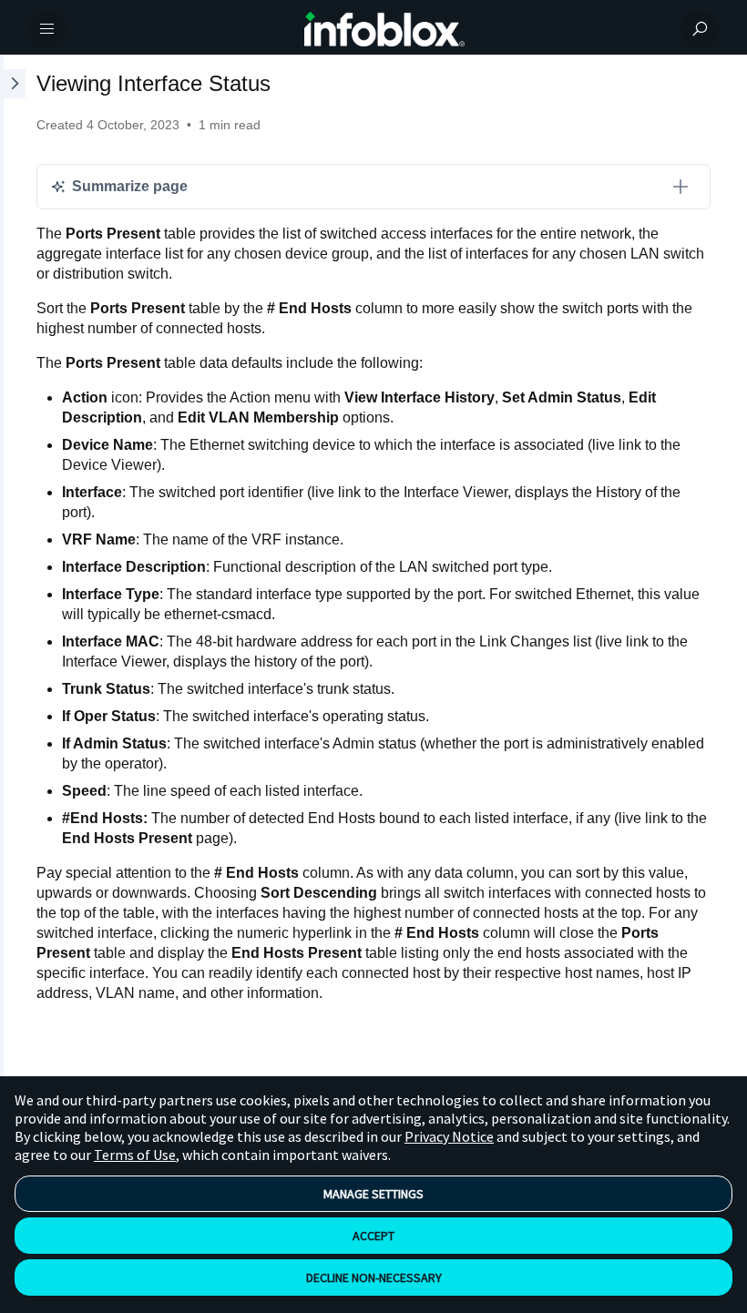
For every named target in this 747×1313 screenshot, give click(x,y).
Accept (373, 1235)
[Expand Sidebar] (13, 580)
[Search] (699, 29)
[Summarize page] (680, 186)
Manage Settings (373, 1194)
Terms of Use (135, 1154)
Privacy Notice (449, 1136)
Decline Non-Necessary (374, 1277)
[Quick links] (384, 29)
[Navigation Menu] (47, 29)
